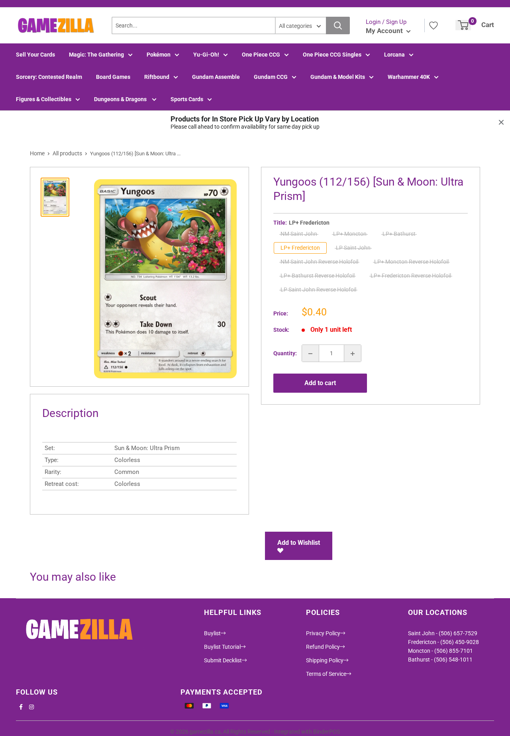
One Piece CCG (261, 54)
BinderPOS (326, 731)
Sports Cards (187, 99)
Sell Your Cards (35, 54)
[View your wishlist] (433, 25)
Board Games (113, 77)
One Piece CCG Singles (332, 54)
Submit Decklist (223, 660)
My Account (385, 31)
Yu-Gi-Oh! (206, 54)
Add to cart (320, 383)
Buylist (212, 633)
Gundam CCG (271, 77)
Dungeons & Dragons (121, 99)
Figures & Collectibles (43, 99)
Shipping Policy (324, 660)
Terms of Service (326, 674)
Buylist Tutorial (222, 647)
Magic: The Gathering (96, 54)
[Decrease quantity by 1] (310, 353)
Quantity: (285, 353)
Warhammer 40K (409, 77)
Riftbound (156, 77)
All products (67, 153)
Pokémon (159, 54)
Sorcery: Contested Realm (49, 77)
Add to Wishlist (298, 542)
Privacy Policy (323, 633)
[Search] (338, 25)
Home (37, 153)
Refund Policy (323, 647)
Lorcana (394, 54)
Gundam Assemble (216, 77)
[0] (463, 25)
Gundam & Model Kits (337, 77)
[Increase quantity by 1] (352, 353)
